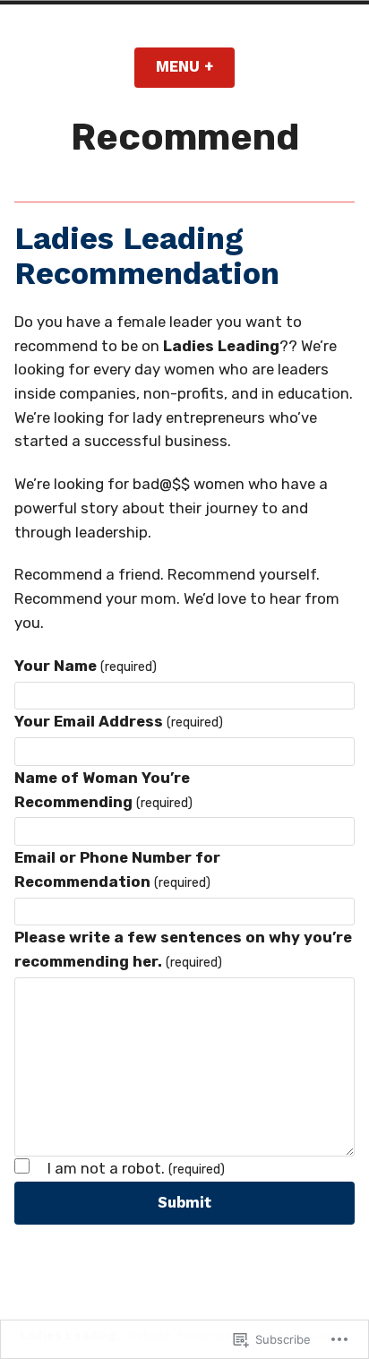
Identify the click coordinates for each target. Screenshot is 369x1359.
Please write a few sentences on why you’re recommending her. (183, 949)
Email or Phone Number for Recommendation (117, 869)
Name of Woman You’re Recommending (103, 790)
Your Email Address (118, 721)
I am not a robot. (136, 1169)
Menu (195, 66)
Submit (184, 1202)
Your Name (85, 666)
